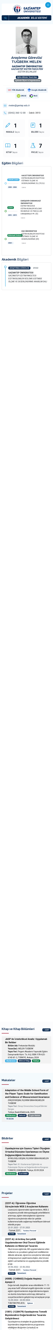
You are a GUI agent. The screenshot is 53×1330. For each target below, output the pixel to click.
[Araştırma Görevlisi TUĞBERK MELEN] (26, 42)
